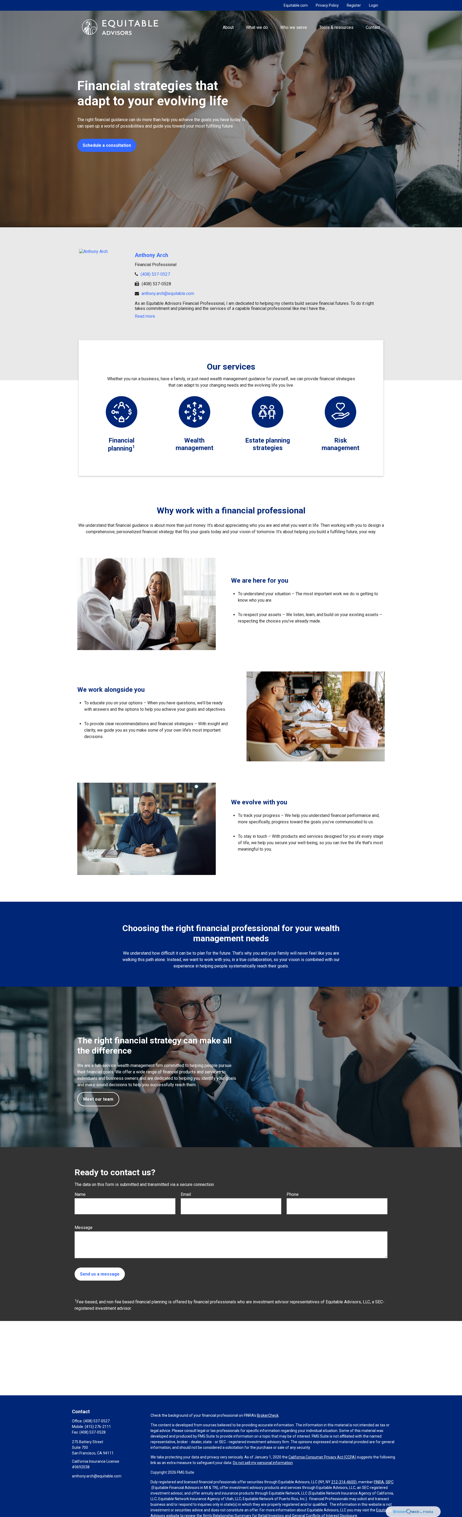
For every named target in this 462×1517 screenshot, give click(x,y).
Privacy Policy (327, 5)
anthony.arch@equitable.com (167, 293)
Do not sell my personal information (263, 1463)
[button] (228, 27)
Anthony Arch (151, 255)
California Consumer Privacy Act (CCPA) (322, 1457)
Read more (145, 316)
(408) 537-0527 (155, 274)
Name (80, 1194)
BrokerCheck (268, 1415)
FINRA (379, 1482)
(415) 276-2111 (98, 1426)
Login (373, 5)
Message (84, 1227)
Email (186, 1194)
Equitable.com (296, 5)
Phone (293, 1194)
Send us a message (100, 1274)
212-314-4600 (343, 1482)
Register (354, 5)
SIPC (390, 1482)
